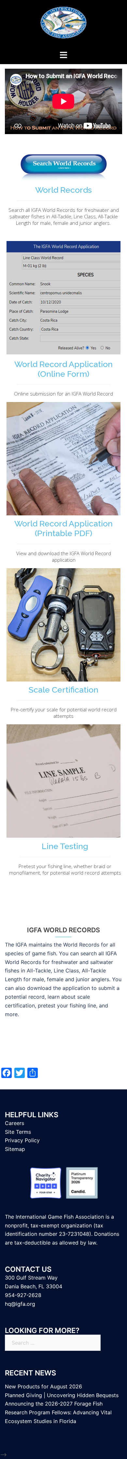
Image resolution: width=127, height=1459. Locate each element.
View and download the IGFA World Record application (63, 556)
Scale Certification (63, 690)
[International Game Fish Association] (63, 24)
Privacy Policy (22, 1140)
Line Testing (65, 846)
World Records (63, 190)
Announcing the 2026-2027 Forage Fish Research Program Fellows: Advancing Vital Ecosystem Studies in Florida (58, 1412)
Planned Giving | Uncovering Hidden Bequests (62, 1395)
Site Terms (18, 1132)
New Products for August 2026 (43, 1386)
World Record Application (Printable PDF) (63, 528)
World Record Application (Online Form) (63, 369)
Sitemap (15, 1149)
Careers (14, 1123)
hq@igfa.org (20, 1304)
